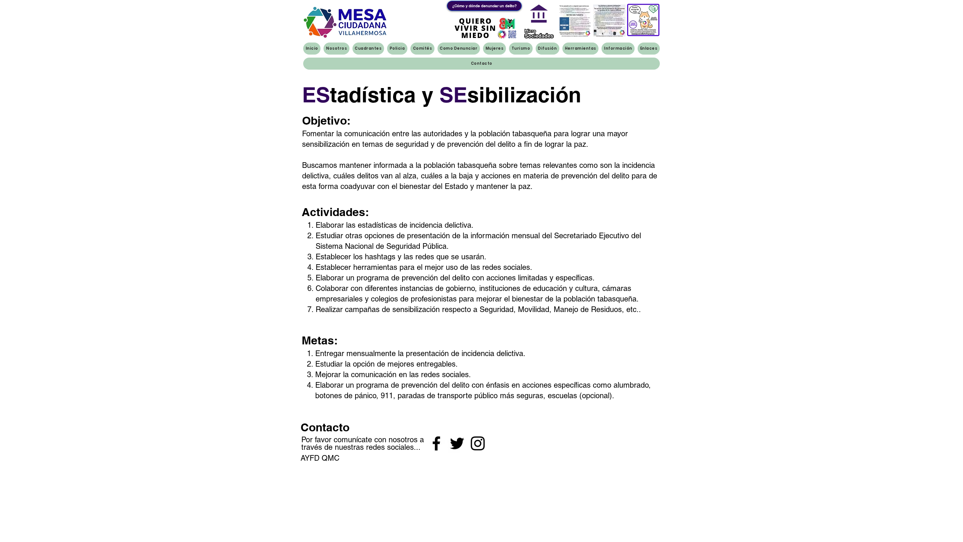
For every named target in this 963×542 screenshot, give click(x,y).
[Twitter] (457, 443)
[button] (484, 28)
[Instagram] (477, 443)
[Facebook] (436, 443)
